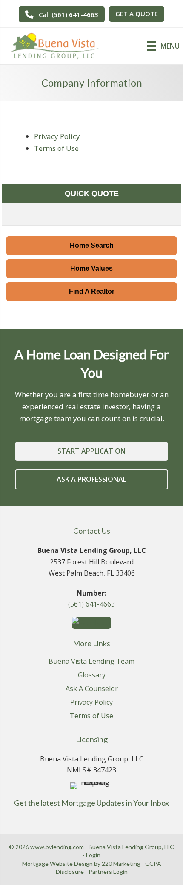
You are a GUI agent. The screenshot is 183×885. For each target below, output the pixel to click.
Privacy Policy (57, 136)
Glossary (92, 675)
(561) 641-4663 (91, 604)
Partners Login (108, 871)
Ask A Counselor (92, 689)
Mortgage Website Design (57, 863)
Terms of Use (56, 148)
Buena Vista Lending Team (91, 662)
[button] (62, 14)
